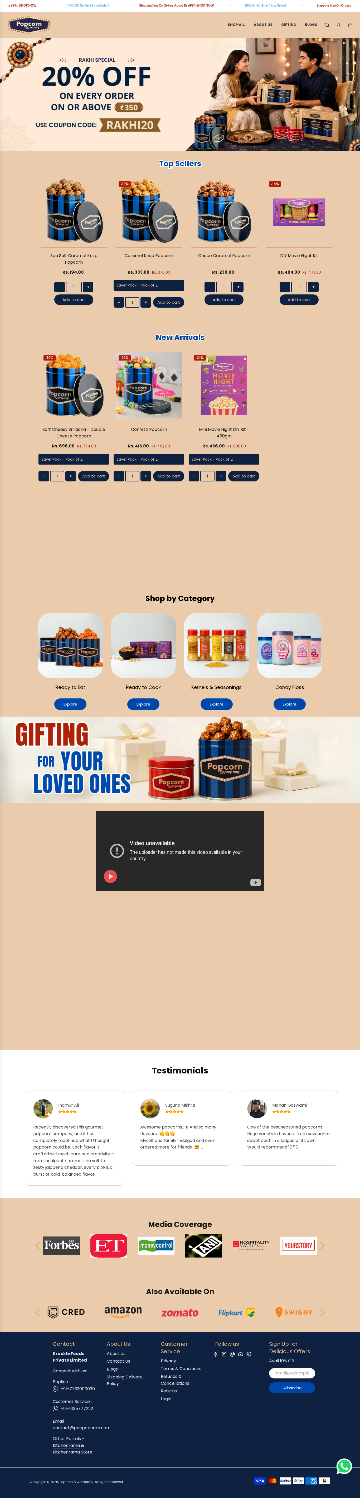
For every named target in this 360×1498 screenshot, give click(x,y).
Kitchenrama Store (72, 1452)
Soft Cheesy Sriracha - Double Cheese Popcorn (73, 432)
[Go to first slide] (322, 1312)
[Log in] (338, 25)
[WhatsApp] (344, 1473)
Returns (169, 1391)
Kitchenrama (66, 1445)
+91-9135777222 (77, 1409)
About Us (116, 1354)
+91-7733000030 (78, 1389)
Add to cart (73, 299)
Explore (70, 704)
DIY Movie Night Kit (299, 256)
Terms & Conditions (181, 1369)
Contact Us (118, 1361)
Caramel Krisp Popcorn (149, 256)
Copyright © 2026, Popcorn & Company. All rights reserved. (77, 1482)
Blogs (112, 1369)
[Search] (327, 25)
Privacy (168, 1361)
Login (166, 1399)
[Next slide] (322, 1245)
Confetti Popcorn (149, 429)
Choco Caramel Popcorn (224, 256)
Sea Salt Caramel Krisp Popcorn (74, 259)
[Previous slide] (38, 1245)
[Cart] (350, 25)
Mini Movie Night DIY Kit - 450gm (224, 432)
